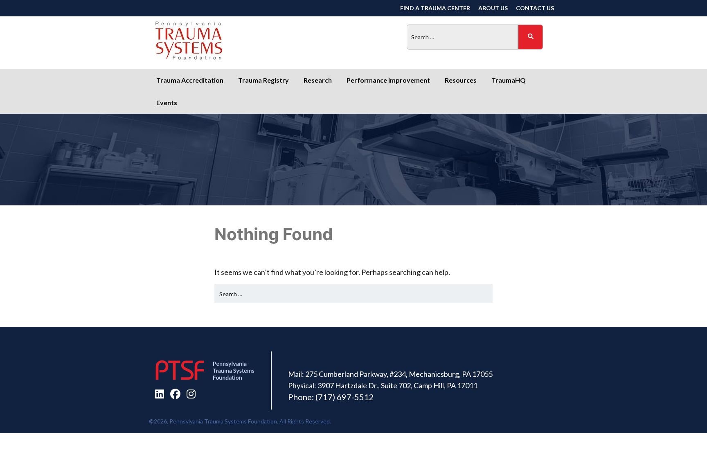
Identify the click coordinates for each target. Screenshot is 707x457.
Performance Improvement (388, 80)
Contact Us (535, 8)
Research (318, 80)
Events (166, 102)
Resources (461, 80)
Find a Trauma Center (435, 8)
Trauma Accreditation (189, 80)
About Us (493, 8)
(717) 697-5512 (344, 397)
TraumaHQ (508, 80)
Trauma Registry (263, 80)
